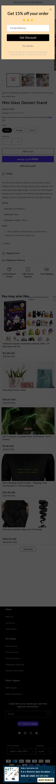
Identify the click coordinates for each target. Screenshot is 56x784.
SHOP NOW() (45, 780)
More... (32, 780)
